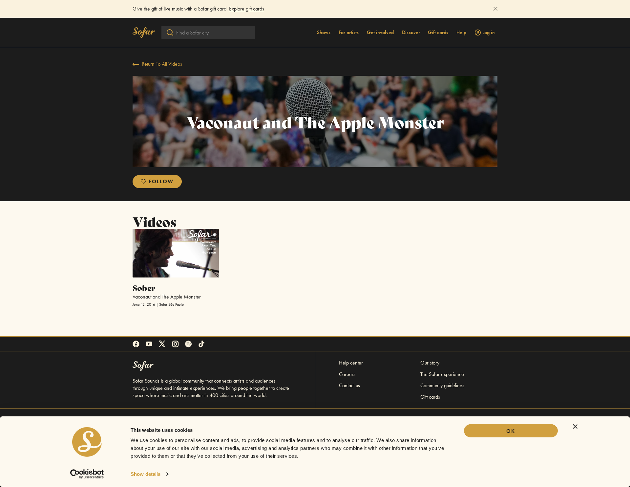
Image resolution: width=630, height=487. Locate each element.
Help (461, 32)
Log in (488, 32)
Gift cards (438, 32)
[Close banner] (575, 426)
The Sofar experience (442, 374)
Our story (429, 362)
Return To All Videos (162, 63)
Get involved (380, 32)
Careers (347, 374)
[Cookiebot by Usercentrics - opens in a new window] (87, 474)
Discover (411, 32)
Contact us (349, 385)
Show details (145, 474)
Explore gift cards (246, 8)
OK (510, 431)
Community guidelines (442, 385)
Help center (351, 362)
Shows (323, 32)
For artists (349, 32)
